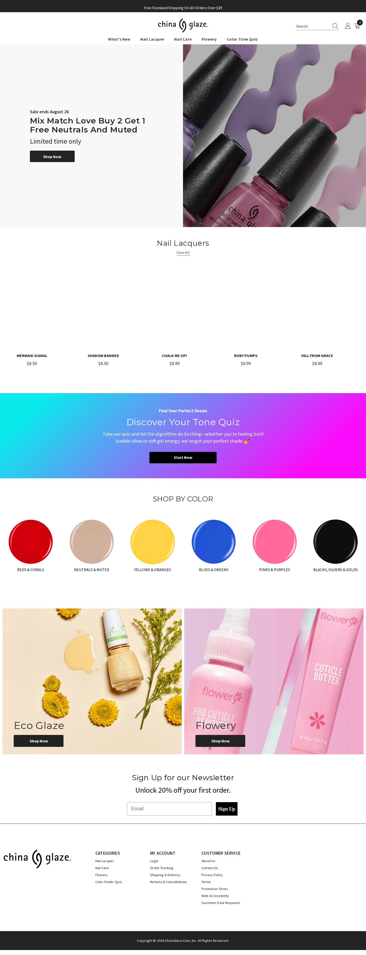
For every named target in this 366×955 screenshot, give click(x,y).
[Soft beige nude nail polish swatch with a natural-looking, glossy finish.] (91, 541)
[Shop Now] (92, 681)
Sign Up (226, 808)
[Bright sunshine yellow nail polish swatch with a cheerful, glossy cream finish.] (152, 541)
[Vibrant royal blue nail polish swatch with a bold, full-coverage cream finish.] (213, 541)
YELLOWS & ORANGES (152, 569)
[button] (317, 26)
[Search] (334, 26)
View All (183, 252)
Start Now (183, 457)
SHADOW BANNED (103, 355)
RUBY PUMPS (245, 355)
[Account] (348, 26)
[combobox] (312, 26)
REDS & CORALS (30, 569)
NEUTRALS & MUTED (91, 569)
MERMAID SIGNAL (32, 355)
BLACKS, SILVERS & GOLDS (335, 569)
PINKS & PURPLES (274, 569)
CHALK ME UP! (174, 355)
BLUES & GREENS (213, 569)
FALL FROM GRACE (317, 355)
